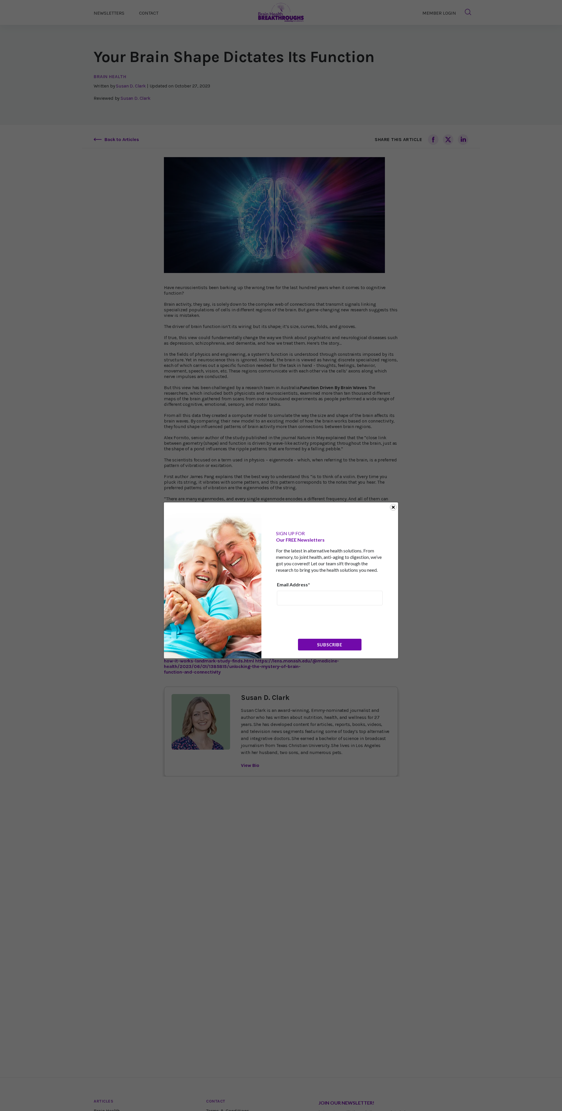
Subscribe (329, 644)
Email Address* (293, 584)
